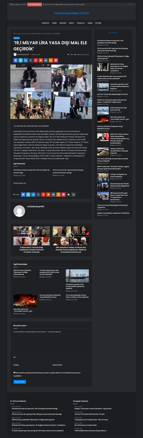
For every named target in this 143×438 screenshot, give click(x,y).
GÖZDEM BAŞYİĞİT (23, 54)
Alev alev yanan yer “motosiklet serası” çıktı (23, 310)
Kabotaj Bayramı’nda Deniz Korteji (118, 109)
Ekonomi (63, 23)
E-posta (17, 365)
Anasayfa (45, 23)
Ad (15, 357)
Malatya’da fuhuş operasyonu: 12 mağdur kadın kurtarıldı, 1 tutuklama (119, 67)
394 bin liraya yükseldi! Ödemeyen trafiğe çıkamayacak (61, 4)
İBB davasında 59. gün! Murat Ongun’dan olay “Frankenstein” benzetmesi (119, 196)
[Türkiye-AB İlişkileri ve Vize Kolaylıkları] (103, 177)
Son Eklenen (113, 33)
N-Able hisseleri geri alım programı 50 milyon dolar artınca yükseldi (49, 272)
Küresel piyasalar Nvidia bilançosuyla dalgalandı (119, 185)
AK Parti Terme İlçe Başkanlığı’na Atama (112, 94)
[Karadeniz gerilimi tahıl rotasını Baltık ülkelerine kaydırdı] (77, 275)
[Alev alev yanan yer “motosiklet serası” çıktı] (25, 300)
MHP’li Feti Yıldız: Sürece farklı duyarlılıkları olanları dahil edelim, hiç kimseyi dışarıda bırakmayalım (119, 138)
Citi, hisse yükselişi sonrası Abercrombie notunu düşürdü (77, 296)
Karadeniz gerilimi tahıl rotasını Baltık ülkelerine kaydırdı (75, 286)
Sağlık (71, 23)
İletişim (98, 23)
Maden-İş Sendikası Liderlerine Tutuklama (113, 213)
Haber (54, 23)
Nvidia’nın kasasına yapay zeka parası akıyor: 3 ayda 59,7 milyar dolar (112, 101)
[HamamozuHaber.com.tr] (71, 13)
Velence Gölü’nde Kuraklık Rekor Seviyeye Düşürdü (119, 151)
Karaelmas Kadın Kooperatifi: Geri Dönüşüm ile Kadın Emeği (110, 42)
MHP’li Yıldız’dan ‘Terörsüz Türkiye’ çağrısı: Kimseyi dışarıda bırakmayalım (113, 167)
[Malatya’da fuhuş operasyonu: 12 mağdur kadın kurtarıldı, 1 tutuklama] (103, 67)
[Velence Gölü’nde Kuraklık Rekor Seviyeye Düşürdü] (103, 151)
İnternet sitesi (57, 365)
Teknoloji (81, 23)
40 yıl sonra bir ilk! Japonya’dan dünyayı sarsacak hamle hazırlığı (112, 49)
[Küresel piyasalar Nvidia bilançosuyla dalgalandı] (103, 186)
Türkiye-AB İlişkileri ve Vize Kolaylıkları (118, 175)
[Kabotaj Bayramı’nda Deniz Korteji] (103, 111)
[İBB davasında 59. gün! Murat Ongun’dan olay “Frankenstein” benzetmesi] (103, 196)
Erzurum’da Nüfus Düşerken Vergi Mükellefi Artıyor (50, 296)
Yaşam (90, 23)
